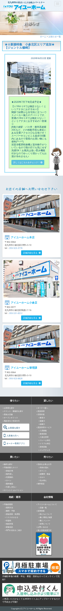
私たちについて (46, 514)
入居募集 (43, 430)
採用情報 (41, 511)
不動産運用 (8, 504)
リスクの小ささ (12, 517)
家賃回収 (43, 434)
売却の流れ (44, 467)
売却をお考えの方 (45, 464)
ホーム (43, 36)
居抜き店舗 (8, 414)
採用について (45, 524)
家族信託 (9, 527)
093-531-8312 (15, 313)
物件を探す (8, 464)
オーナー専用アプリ (15, 443)
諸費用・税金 (45, 474)
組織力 (42, 424)
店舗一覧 (43, 507)
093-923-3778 (15, 248)
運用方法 (9, 507)
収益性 (8, 520)
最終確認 (9, 483)
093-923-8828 (15, 378)
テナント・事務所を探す (13, 411)
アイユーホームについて (47, 504)
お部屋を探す (9, 408)
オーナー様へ (43, 408)
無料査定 (41, 483)
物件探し (9, 474)
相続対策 (9, 524)
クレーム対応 (45, 440)
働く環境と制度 (46, 517)
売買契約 (9, 477)
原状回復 (43, 446)
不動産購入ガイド (11, 467)
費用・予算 (10, 511)
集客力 (42, 417)
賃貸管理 (41, 411)
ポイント (43, 470)
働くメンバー (45, 520)
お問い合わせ (43, 527)
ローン (8, 480)
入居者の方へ (12, 435)
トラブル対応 (45, 443)
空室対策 (41, 414)
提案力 (42, 421)
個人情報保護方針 (45, 530)
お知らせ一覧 (54, 36)
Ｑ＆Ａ (42, 477)
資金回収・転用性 (13, 514)
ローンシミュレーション (13, 490)
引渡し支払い (11, 487)
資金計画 (9, 470)
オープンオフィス (11, 417)
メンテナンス (45, 450)
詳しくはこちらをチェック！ (27, 162)
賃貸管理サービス (45, 427)
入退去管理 (44, 437)
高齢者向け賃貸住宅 (12, 421)
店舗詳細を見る (30, 252)
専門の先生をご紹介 (14, 530)
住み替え (43, 480)
